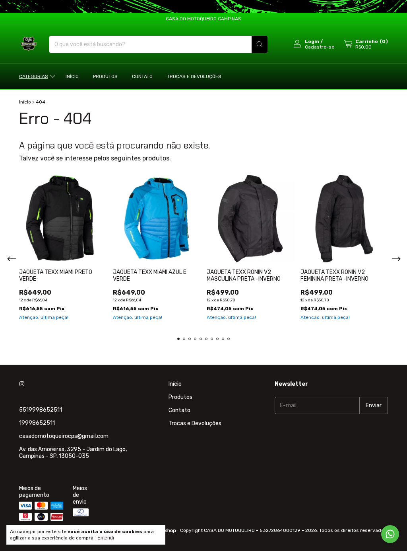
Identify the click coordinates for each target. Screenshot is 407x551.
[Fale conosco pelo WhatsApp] (390, 534)
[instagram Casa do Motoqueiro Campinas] (22, 384)
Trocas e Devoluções (194, 76)
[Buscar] (259, 44)
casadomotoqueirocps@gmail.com (64, 436)
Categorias (33, 76)
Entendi (105, 538)
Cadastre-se (319, 47)
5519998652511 (40, 409)
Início (72, 76)
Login (312, 41)
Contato (142, 76)
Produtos (105, 76)
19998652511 (37, 423)
